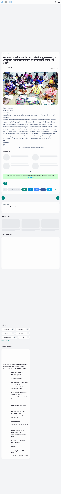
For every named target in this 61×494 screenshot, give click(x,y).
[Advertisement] (30, 16)
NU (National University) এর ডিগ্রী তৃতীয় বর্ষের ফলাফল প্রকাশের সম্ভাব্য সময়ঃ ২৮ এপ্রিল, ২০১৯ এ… (14, 367)
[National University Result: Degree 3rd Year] (15, 362)
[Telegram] (30, 189)
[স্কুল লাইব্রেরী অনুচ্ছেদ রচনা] (6, 408)
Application (21, 329)
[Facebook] (43, 189)
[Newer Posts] (58, 198)
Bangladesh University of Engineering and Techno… (17, 387)
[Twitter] (49, 189)
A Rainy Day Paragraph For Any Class (19, 452)
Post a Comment (15, 189)
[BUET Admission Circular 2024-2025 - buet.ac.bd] (6, 388)
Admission (6, 329)
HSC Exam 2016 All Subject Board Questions (18, 442)
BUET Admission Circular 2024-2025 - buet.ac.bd (19, 383)
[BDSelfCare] (6, 2)
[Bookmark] (5, 190)
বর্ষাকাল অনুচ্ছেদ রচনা (15, 422)
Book (6, 333)
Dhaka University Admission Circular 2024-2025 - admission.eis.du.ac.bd (18, 374)
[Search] (56, 2)
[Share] (55, 189)
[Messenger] (37, 189)
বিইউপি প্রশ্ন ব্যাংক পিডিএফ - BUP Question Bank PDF (18, 431)
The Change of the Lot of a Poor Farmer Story (18, 412)
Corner (22, 337)
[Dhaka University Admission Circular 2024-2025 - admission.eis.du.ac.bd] (6, 378)
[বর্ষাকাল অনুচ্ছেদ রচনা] (6, 427)
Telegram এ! (30, 178)
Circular (21, 333)
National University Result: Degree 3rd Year (15, 364)
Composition (7, 337)
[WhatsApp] (24, 189)
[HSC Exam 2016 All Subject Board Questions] (6, 446)
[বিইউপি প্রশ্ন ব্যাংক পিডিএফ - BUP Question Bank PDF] (6, 436)
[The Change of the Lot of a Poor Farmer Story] (6, 417)
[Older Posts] (3, 198)
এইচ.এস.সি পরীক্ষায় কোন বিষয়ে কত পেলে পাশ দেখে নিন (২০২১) (18, 394)
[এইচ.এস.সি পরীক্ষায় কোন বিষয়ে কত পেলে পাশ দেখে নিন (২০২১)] (6, 398)
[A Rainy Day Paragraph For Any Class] (6, 456)
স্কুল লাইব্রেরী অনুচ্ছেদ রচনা (16, 403)
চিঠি (5, 183)
